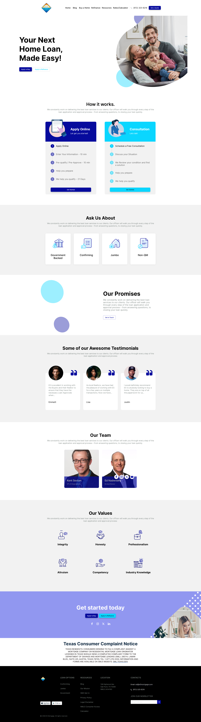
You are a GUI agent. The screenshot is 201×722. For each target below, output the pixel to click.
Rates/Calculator (120, 8)
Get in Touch (109, 317)
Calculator (84, 711)
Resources (107, 8)
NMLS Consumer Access (90, 707)
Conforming (65, 684)
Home (68, 8)
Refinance (95, 8)
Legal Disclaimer (86, 702)
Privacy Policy (85, 698)
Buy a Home (84, 8)
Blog (75, 8)
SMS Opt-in (85, 693)
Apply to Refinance (41, 69)
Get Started (71, 190)
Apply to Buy (25, 69)
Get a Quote (155, 8)
